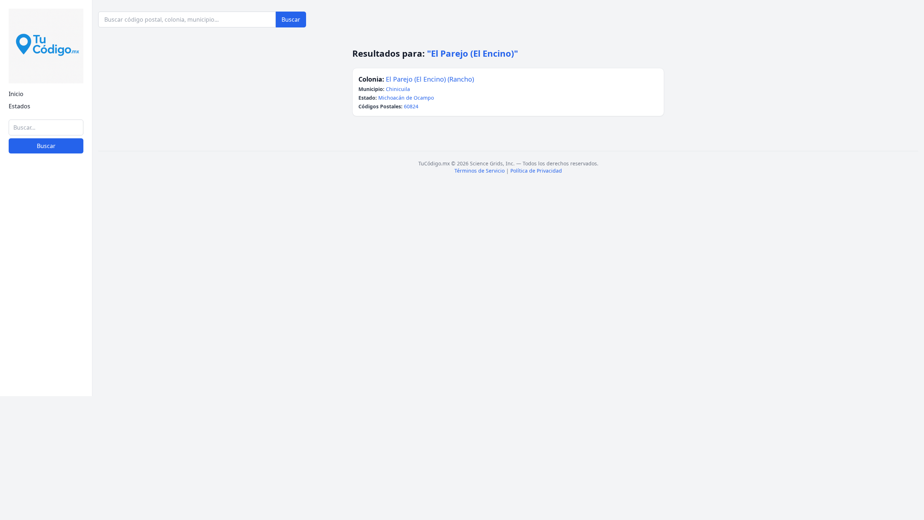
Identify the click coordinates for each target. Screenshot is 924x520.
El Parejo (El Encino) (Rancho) (430, 79)
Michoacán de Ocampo (406, 97)
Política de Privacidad (536, 170)
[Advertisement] (46, 279)
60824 (411, 106)
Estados (19, 106)
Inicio (16, 94)
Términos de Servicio (479, 170)
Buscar (46, 146)
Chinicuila (398, 89)
